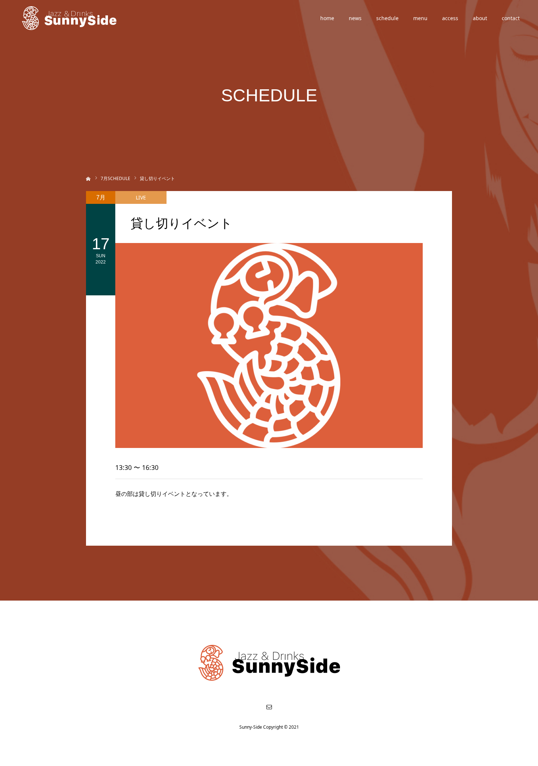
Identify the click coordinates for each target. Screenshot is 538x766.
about (480, 18)
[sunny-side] (69, 18)
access (450, 18)
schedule (387, 18)
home (327, 18)
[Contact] (269, 706)
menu (420, 18)
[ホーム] (88, 178)
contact (511, 18)
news (355, 18)
